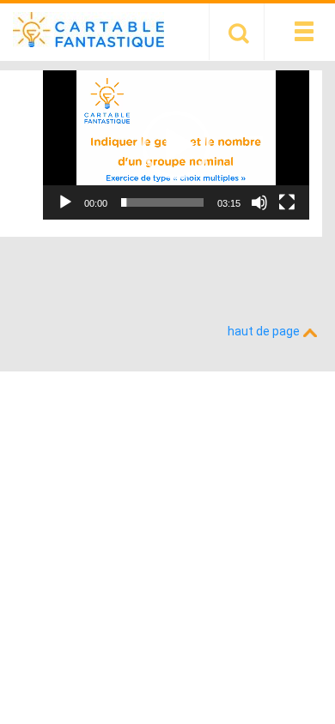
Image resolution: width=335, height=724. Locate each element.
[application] (176, 145)
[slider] (162, 202)
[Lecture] (65, 202)
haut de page (265, 331)
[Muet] (259, 202)
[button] (176, 145)
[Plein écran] (286, 202)
